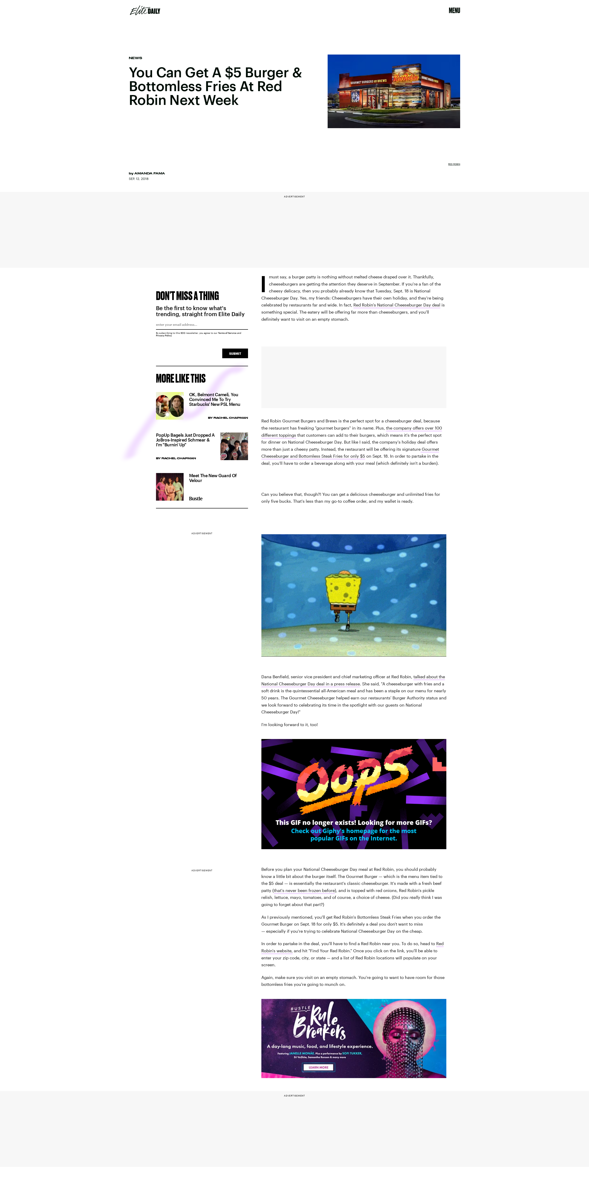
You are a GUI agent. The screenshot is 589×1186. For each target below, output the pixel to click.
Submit (235, 353)
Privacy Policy (164, 335)
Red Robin (454, 164)
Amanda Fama (149, 173)
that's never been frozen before (304, 890)
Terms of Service (227, 333)
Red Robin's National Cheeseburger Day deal (396, 304)
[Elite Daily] (145, 10)
